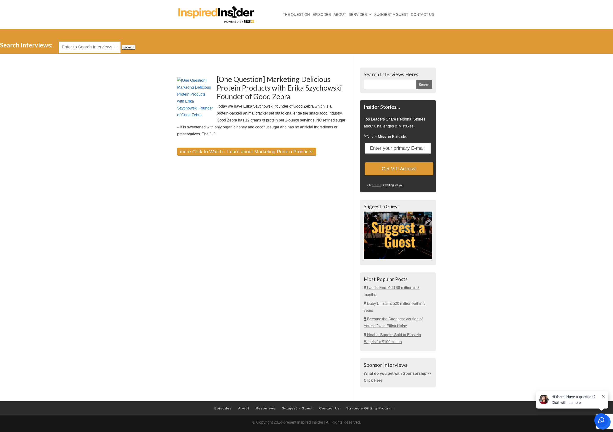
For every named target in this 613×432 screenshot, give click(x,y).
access (376, 185)
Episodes (321, 15)
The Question (296, 15)
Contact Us (422, 15)
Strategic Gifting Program (370, 408)
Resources (265, 408)
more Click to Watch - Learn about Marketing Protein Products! (247, 151)
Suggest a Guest (391, 15)
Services (358, 15)
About (340, 15)
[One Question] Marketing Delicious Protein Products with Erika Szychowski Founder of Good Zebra (279, 88)
